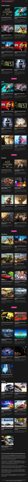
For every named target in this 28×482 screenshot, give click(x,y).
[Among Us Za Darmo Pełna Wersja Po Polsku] (21, 181)
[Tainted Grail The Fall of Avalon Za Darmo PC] (21, 316)
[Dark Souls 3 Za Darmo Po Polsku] (7, 316)
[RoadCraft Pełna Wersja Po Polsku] (21, 258)
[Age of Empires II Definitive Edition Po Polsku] (7, 181)
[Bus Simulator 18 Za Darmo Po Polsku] (21, 292)
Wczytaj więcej (14, 78)
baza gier (12, 469)
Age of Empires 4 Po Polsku (6, 17)
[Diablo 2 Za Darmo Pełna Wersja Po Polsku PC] (21, 351)
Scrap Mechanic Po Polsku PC (20, 35)
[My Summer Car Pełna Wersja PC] (7, 275)
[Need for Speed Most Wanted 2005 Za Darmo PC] (7, 440)
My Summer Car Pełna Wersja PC (7, 281)
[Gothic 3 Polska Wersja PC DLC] (7, 368)
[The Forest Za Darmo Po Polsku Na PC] (7, 63)
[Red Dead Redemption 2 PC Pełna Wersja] (21, 46)
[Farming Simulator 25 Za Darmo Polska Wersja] (7, 292)
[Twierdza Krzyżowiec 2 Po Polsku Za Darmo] (7, 199)
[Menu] (26, 1)
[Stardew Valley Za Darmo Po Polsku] (21, 333)
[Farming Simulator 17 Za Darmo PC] (7, 258)
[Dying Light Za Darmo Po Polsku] (7, 140)
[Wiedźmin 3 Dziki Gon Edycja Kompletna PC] (7, 333)
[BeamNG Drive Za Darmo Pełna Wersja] (7, 422)
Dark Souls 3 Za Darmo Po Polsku (7, 322)
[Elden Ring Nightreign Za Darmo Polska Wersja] (7, 351)
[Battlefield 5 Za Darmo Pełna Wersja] (21, 140)
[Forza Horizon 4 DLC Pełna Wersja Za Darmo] (21, 422)
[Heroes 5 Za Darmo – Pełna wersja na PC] (7, 217)
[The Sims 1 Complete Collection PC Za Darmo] (21, 275)
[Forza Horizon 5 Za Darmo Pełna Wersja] (21, 405)
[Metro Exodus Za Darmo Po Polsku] (21, 122)
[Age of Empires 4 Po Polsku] (7, 11)
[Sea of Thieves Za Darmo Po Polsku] (7, 29)
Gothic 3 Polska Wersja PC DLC (6, 374)
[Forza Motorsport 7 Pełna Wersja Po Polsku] (7, 387)
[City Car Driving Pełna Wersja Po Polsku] (7, 46)
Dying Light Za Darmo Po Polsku (7, 145)
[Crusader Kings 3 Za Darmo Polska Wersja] (21, 164)
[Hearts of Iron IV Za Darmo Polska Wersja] (21, 217)
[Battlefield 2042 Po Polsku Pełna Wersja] (21, 11)
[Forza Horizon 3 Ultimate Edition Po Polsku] (21, 387)
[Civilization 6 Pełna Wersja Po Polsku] (21, 199)
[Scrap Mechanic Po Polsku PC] (21, 29)
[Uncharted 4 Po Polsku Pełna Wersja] (21, 63)
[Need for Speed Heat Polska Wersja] (7, 405)
